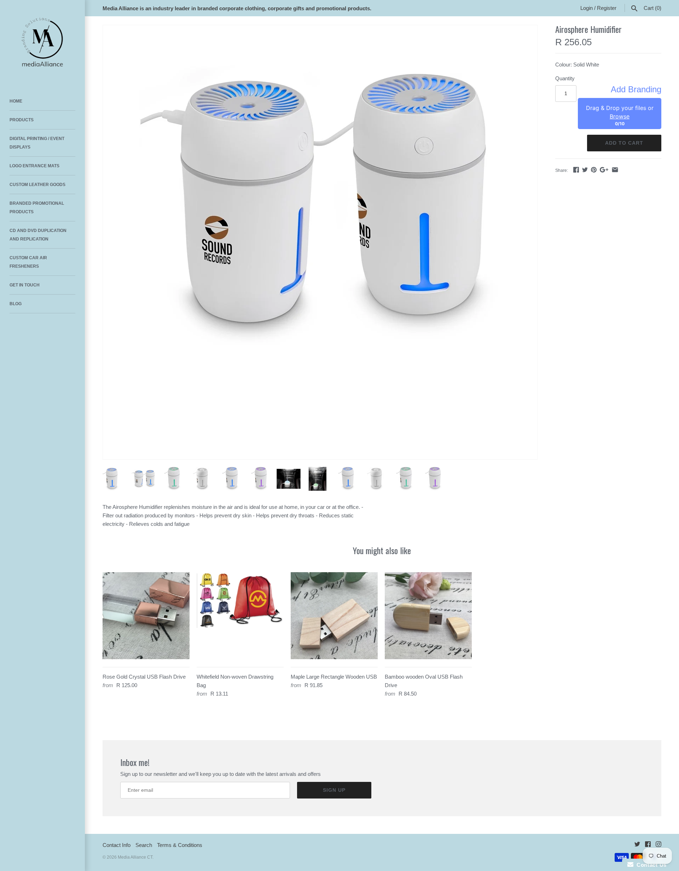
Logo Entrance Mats (34, 165)
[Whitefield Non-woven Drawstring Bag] (240, 615)
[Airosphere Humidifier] (320, 206)
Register (606, 8)
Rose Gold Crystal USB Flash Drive (144, 677)
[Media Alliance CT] (42, 42)
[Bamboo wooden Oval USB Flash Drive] (428, 615)
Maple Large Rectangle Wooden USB (334, 677)
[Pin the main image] (594, 170)
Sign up (334, 790)
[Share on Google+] (604, 170)
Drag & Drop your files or (620, 112)
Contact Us (650, 865)
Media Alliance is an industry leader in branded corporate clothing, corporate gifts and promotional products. (237, 8)
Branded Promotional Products (37, 207)
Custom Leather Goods (37, 184)
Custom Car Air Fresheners (28, 262)
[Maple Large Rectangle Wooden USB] (334, 615)
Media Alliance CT (135, 857)
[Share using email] (615, 170)
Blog (16, 303)
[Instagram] (658, 845)
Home (16, 101)
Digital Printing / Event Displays (37, 143)
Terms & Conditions (179, 845)
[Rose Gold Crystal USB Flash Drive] (146, 615)
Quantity (565, 78)
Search (143, 845)
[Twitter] (637, 845)
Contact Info (116, 845)
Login (586, 8)
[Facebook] (648, 845)
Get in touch (25, 285)
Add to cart (624, 143)
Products (22, 119)
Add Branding (636, 89)
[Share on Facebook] (576, 170)
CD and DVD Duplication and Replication (38, 235)
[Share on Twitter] (585, 170)
